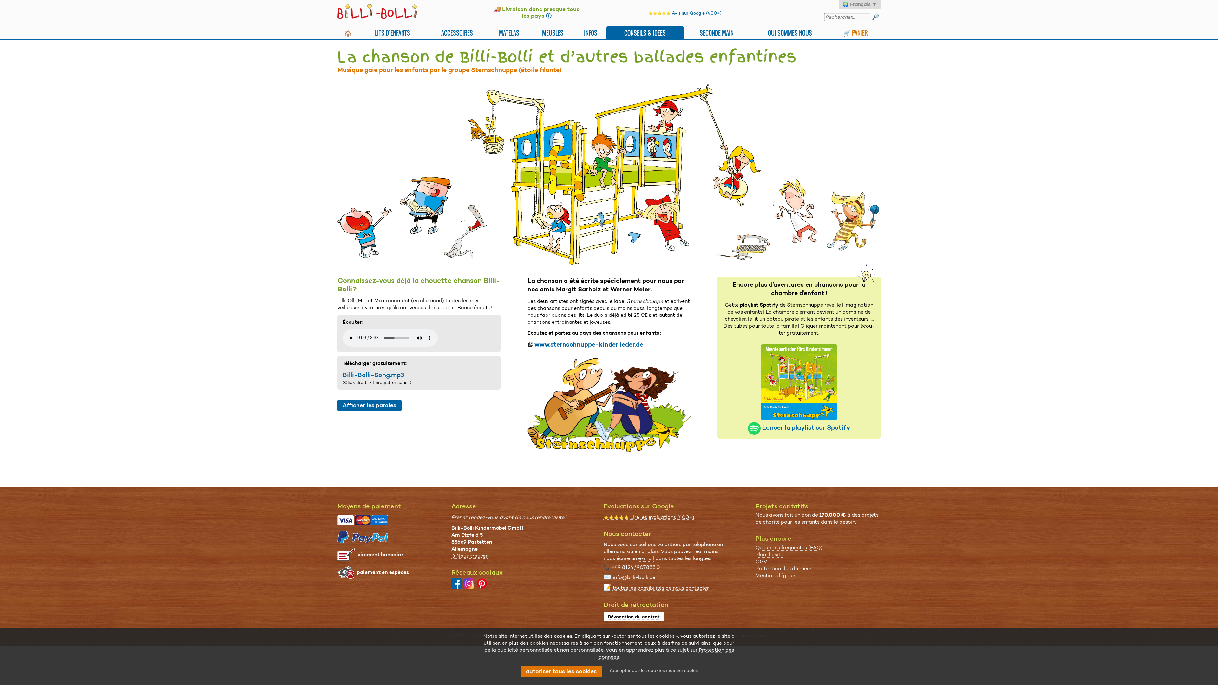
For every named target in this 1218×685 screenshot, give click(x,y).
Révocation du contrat (634, 617)
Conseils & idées (645, 33)
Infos (590, 33)
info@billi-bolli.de (634, 577)
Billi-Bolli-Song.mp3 (373, 375)
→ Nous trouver (469, 556)
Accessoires (457, 33)
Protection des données (784, 568)
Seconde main (717, 33)
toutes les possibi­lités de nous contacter (661, 588)
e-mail (646, 558)
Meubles (552, 33)
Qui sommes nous (790, 33)
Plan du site (769, 554)
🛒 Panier (855, 33)
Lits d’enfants (392, 33)
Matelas (509, 33)
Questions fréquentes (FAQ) (789, 548)
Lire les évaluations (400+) (649, 517)
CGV (761, 561)
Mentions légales (776, 575)
